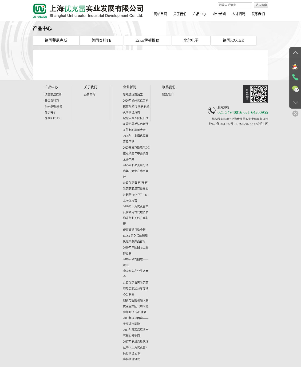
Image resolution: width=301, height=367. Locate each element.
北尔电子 (50, 112)
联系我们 (168, 94)
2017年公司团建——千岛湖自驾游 (135, 321)
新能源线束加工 (133, 94)
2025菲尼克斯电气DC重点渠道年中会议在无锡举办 (136, 153)
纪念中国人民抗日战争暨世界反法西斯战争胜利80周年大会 (135, 124)
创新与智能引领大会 (135, 300)
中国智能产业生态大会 (135, 274)
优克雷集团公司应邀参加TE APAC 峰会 (135, 309)
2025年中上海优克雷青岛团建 (135, 138)
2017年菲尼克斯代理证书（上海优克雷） (135, 344)
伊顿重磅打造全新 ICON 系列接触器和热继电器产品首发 (135, 235)
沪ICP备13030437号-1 (222, 124)
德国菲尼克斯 (53, 94)
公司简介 (89, 94)
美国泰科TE (52, 100)
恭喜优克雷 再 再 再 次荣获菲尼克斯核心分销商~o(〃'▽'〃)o (135, 188)
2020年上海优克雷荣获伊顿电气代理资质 (135, 209)
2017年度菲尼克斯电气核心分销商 (135, 332)
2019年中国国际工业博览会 (135, 250)
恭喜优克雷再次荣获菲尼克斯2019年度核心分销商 (135, 288)
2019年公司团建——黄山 (135, 262)
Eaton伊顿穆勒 (53, 106)
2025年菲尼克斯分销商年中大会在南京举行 (135, 171)
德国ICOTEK (53, 118)
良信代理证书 (131, 353)
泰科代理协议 (131, 359)
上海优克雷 (130, 200)
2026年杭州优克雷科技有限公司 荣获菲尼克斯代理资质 (136, 106)
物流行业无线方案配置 (135, 221)
